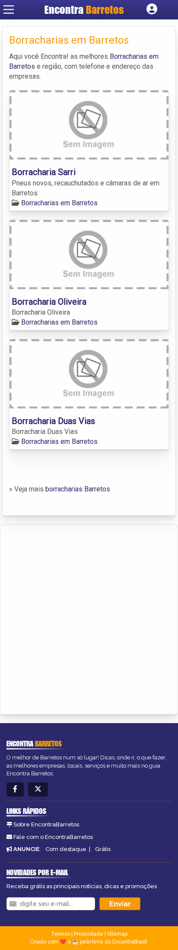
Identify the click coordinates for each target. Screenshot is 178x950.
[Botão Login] (151, 9)
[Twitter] (38, 789)
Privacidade (88, 934)
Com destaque (65, 849)
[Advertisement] (89, 618)
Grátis (103, 849)
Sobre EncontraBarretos (46, 824)
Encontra (84, 9)
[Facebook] (15, 789)
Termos (60, 934)
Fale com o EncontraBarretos (53, 837)
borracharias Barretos (77, 489)
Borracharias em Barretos (59, 203)
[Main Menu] (8, 9)
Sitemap (117, 934)
